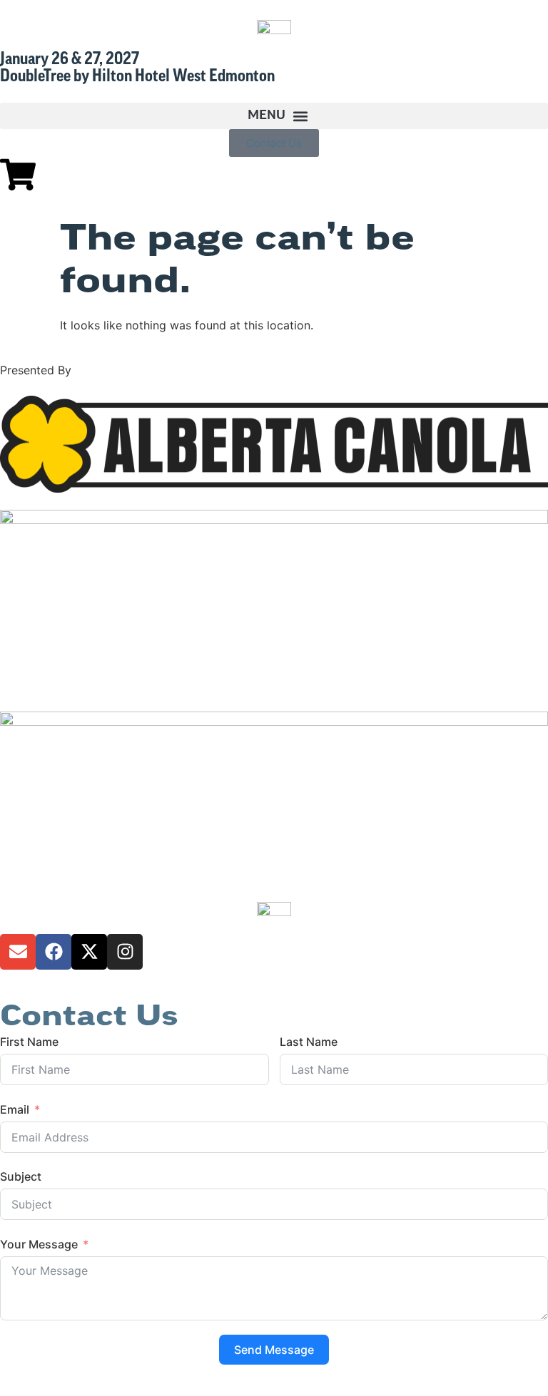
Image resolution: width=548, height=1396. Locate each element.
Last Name (309, 1042)
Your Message (39, 1244)
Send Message (274, 1350)
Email (14, 1109)
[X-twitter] (89, 952)
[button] (274, 116)
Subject (20, 1176)
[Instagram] (125, 952)
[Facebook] (53, 952)
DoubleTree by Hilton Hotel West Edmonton (137, 77)
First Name (29, 1042)
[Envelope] (18, 952)
